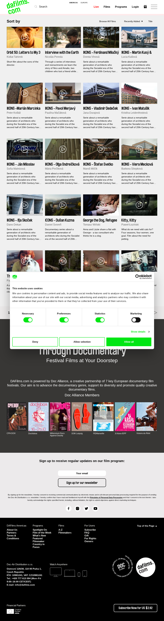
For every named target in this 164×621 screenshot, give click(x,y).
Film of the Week (42, 532)
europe (84, 3)
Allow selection (82, 341)
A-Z (60, 529)
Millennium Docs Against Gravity (57, 434)
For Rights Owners (90, 540)
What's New (39, 535)
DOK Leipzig (77, 433)
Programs (121, 6)
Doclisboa (32, 433)
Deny (35, 341)
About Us (12, 529)
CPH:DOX (11, 433)
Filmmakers (64, 532)
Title (150, 21)
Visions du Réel (143, 433)
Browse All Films (107, 21)
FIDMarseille (98, 433)
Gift (86, 535)
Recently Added (132, 21)
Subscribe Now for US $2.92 (135, 608)
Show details (138, 331)
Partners (11, 532)
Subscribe (90, 529)
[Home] (18, 7)
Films (107, 6)
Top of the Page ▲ (147, 526)
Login (135, 6)
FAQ (86, 532)
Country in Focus (39, 545)
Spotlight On (40, 529)
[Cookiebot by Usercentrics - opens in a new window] (138, 276)
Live (96, 6)
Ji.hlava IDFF (120, 433)
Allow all (129, 341)
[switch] (64, 319)
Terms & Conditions (13, 537)
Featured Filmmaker (38, 540)
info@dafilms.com (25, 584)
